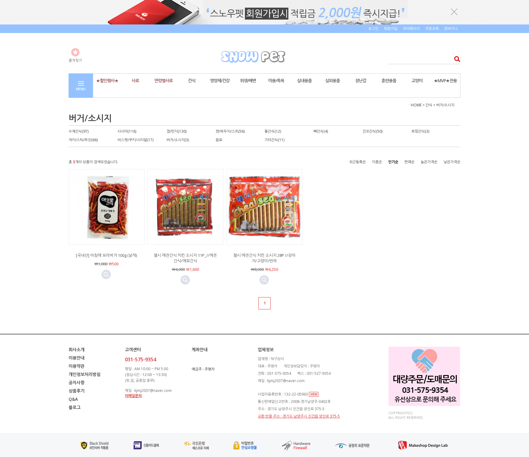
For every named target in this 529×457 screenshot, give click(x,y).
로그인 (373, 28)
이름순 (377, 161)
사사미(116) (127, 131)
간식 (191, 80)
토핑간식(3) (420, 131)
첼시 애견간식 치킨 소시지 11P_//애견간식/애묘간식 (185, 258)
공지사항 (76, 382)
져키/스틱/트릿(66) (83, 139)
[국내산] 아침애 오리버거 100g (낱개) (106, 255)
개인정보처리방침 (84, 374)
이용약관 (76, 366)
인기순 (393, 161)
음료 (219, 139)
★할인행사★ (107, 80)
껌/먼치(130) (176, 131)
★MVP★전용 (445, 80)
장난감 (360, 80)
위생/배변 (248, 80)
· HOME (415, 105)
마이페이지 (411, 28)
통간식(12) (272, 131)
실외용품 (332, 80)
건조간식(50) (372, 131)
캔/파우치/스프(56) (230, 131)
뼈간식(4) (320, 131)
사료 (135, 80)
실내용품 (304, 80)
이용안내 (76, 358)
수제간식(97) (78, 131)
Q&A (73, 399)
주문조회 (432, 28)
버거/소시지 (445, 105)
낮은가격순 (452, 161)
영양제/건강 (220, 80)
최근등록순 (357, 161)
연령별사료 (163, 80)
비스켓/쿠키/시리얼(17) (135, 139)
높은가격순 (429, 161)
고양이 (416, 80)
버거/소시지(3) (178, 139)
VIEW (313, 394)
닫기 (454, 11)
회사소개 (76, 349)
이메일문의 (133, 395)
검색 (455, 59)
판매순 (409, 161)
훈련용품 (388, 80)
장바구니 (451, 28)
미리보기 (106, 274)
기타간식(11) (274, 139)
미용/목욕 (276, 80)
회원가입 (390, 28)
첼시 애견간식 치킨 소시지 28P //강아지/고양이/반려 (264, 258)
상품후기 (76, 391)
